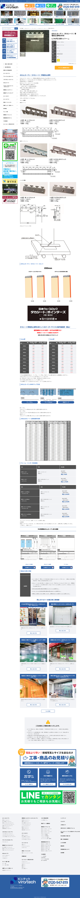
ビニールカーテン (6, 73)
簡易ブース (23, 844)
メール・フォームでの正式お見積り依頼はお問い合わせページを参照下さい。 (47, 591)
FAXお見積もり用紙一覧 (65, 835)
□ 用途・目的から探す (7, 64)
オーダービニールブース (26, 846)
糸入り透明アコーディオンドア (7, 847)
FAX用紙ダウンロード (29, 567)
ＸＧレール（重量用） (44, 834)
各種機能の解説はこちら (72, 63)
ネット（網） (5, 111)
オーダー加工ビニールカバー (26, 839)
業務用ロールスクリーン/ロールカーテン (30, 818)
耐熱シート (23, 865)
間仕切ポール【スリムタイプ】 (46, 845)
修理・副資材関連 (44, 860)
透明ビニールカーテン (5, 820)
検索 (16, 28)
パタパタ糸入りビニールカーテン (7, 833)
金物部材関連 (43, 857)
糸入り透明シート (24, 868)
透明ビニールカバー (25, 835)
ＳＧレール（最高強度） (45, 835)
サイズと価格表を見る (63, 67)
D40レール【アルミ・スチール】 (46, 831)
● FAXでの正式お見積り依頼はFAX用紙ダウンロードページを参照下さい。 (45, 588)
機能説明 (62, 846)
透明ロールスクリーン (25, 821)
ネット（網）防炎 (5, 861)
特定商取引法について (65, 849)
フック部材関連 (43, 856)
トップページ (63, 818)
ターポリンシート (24, 861)
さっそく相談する (29, 784)
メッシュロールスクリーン (26, 825)
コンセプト (63, 821)
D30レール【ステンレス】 (45, 830)
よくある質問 (63, 842)
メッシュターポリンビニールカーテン (8, 824)
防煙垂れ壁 (24, 856)
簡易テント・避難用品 (45, 823)
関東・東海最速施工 (65, 839)
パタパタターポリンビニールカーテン (8, 835)
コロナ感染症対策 (44, 818)
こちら (33, 98)
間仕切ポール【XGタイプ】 (45, 846)
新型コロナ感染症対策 (7, 70)
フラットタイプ (4, 856)
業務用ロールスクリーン (7, 89)
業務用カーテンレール (7, 114)
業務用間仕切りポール (7, 117)
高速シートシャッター (7, 102)
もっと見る (48, 711)
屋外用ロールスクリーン (26, 820)
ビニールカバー (6, 96)
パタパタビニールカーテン (8, 79)
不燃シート (23, 864)
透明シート (23, 867)
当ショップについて (70, 1)
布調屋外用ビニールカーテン (6, 828)
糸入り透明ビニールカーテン (6, 821)
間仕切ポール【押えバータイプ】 (46, 850)
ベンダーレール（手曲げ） (45, 837)
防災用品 (5, 108)
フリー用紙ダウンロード (48, 784)
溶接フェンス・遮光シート (8, 105)
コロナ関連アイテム (44, 820)
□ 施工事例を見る (7, 67)
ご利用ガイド (77, 1)
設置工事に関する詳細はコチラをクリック (48, 335)
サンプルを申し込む (67, 784)
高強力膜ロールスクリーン (26, 829)
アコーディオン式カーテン (8, 76)
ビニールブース (6, 99)
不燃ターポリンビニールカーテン (7, 825)
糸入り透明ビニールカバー (26, 836)
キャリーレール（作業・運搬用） (46, 838)
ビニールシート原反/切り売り (8, 124)
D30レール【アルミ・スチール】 (46, 828)
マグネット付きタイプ (5, 855)
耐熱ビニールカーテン (5, 827)
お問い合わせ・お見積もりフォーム (68, 828)
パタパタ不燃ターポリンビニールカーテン (9, 836)
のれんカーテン (6, 82)
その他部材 (5, 121)
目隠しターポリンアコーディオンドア (8, 848)
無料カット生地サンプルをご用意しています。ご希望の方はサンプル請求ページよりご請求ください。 (51, 593)
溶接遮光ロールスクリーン (6, 870)
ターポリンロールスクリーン (26, 824)
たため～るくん (24, 847)
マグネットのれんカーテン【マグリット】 (8, 86)
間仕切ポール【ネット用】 (45, 849)
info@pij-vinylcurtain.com (51, 8)
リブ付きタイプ (4, 858)
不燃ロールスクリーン (25, 828)
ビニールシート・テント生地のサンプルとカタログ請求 (70, 832)
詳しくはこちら (33, 633)
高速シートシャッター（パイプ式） (27, 852)
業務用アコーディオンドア (8, 93)
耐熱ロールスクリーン (25, 827)
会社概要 (62, 852)
